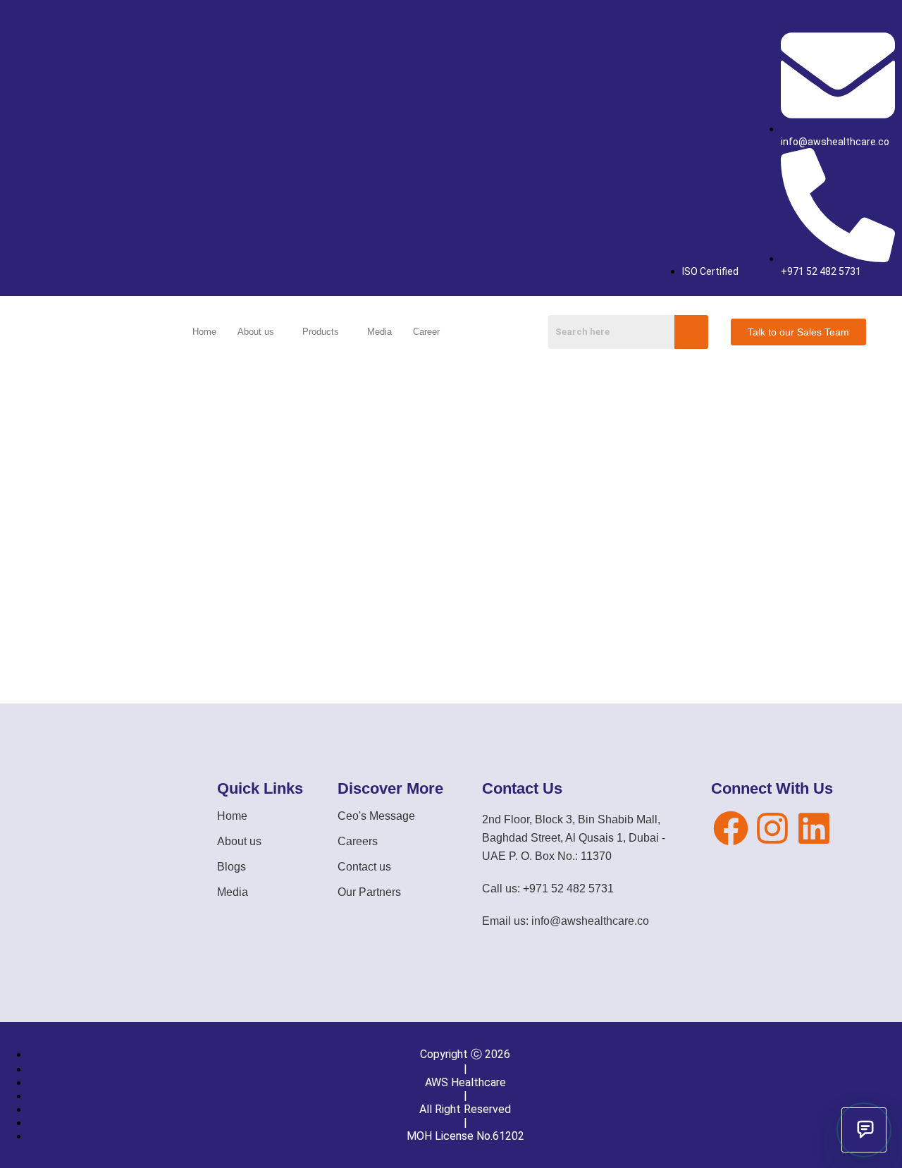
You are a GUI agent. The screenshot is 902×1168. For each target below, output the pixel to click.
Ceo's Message (376, 816)
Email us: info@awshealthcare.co (565, 921)
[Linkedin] (814, 828)
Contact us (364, 867)
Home (204, 331)
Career (426, 331)
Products (320, 331)
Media (379, 331)
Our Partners (369, 892)
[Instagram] (772, 828)
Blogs (231, 867)
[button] (259, 331)
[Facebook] (730, 828)
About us (255, 331)
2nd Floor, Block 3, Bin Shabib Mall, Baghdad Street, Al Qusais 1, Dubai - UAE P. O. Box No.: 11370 (573, 837)
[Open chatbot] (863, 1129)
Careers (358, 841)
